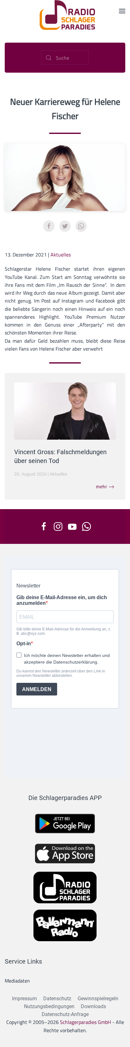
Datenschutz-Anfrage (65, 1014)
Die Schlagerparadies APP (65, 798)
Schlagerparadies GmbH (85, 1022)
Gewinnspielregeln (98, 999)
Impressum (24, 999)
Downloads (93, 1006)
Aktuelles (60, 254)
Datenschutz (57, 999)
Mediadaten (17, 980)
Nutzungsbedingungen (49, 1006)
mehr (101, 486)
